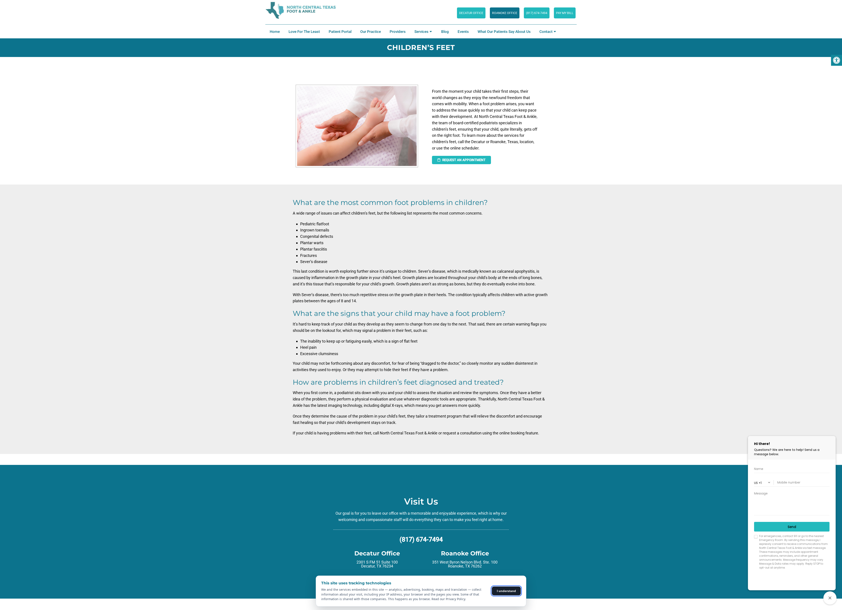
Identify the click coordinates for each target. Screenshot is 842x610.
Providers (398, 31)
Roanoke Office (504, 13)
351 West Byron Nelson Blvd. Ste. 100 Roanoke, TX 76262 (465, 564)
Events (463, 31)
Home (275, 31)
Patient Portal (340, 31)
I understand (506, 591)
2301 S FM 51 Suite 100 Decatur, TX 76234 (377, 564)
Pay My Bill (564, 13)
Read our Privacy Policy (448, 599)
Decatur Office (471, 13)
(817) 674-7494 (536, 13)
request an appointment (463, 160)
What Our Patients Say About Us (504, 31)
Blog (445, 31)
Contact (546, 31)
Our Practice (370, 31)
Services (421, 31)
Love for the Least (304, 31)
